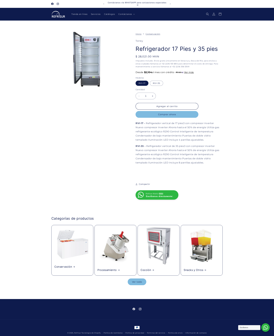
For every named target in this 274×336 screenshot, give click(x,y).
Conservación (153, 34)
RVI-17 (142, 83)
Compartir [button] (144, 184)
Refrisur (77, 333)
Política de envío (175, 333)
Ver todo (137, 281)
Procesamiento (107, 269)
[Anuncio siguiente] (170, 4)
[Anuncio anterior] (104, 4)
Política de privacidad (134, 333)
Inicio (139, 34)
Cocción (146, 269)
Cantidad (140, 89)
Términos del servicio (156, 333)
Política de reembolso (113, 333)
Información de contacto (196, 333)
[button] (126, 14)
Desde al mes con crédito (165, 72)
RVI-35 (156, 83)
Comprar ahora (167, 114)
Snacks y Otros (193, 269)
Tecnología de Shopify (91, 333)
